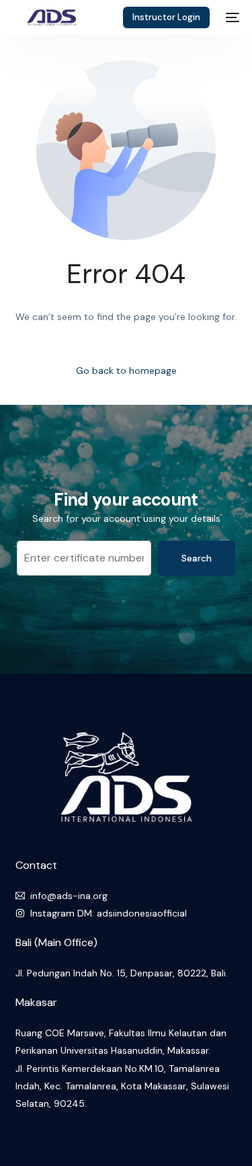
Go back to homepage (126, 370)
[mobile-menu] (231, 17)
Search (196, 558)
